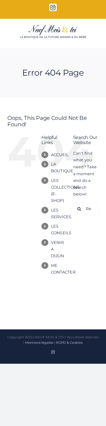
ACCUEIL (60, 154)
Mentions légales (39, 342)
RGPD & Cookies (69, 342)
